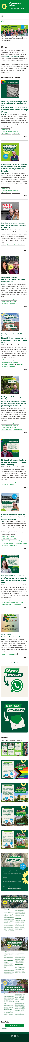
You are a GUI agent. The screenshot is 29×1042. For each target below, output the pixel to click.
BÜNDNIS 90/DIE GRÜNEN (15, 4)
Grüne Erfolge (5, 129)
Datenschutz (22, 1040)
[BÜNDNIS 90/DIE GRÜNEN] (4, 7)
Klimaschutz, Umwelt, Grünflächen (10, 131)
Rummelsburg (15, 133)
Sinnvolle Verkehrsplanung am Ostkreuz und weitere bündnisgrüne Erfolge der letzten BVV (13, 517)
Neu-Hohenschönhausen (8, 364)
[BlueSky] (15, 1036)
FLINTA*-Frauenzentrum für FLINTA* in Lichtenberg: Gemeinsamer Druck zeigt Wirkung (14, 109)
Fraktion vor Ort (6, 635)
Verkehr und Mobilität (7, 543)
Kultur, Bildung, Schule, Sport (9, 301)
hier (21, 68)
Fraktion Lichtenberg (7, 20)
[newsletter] (14, 716)
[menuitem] (5, 1040)
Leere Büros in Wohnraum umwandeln (13, 223)
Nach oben (4, 1028)
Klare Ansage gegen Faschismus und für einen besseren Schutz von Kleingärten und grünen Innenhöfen (13, 403)
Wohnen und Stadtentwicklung (9, 247)
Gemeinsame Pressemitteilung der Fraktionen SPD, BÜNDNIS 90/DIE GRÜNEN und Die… (14, 103)
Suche (10, 1040)
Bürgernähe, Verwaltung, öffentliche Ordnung (13, 602)
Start (2, 22)
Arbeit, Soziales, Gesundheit (8, 600)
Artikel (3, 245)
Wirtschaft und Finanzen (8, 484)
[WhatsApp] (18, 1036)
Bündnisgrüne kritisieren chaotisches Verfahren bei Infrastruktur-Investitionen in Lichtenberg (14, 462)
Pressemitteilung (6, 133)
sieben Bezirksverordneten (10, 56)
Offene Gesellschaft (6, 429)
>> (20, 662)
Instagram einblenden (14, 1025)
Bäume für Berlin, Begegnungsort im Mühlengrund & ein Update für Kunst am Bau (14, 340)
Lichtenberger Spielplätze (9, 277)
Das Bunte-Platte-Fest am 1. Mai (12, 637)
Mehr (25, 137)
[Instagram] (12, 1036)
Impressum (15, 1040)
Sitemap (5, 1040)
